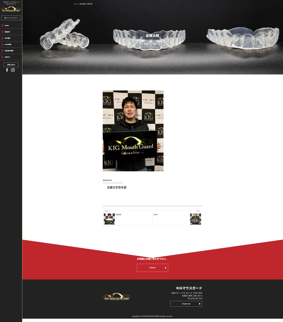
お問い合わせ (11, 65)
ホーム (76, 4)
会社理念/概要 (9, 51)
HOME (7, 25)
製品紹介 (7, 32)
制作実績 (83, 4)
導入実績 (7, 38)
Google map (186, 304)
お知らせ (7, 57)
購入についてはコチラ (11, 18)
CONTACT (152, 268)
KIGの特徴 (8, 44)
